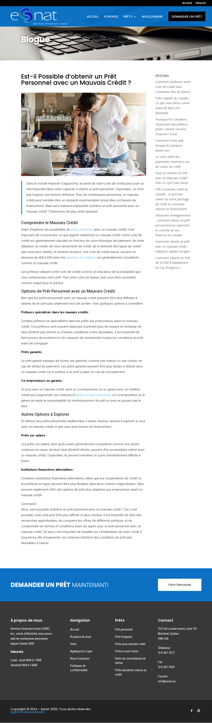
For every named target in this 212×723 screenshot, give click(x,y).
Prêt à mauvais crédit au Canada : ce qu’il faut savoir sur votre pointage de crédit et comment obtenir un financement (172, 199)
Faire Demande (179, 585)
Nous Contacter (79, 658)
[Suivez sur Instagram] (198, 710)
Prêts (73, 644)
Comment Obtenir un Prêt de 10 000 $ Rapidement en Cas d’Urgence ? (172, 263)
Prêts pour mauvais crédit (130, 644)
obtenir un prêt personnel (92, 395)
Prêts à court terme (126, 651)
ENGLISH (201, 3)
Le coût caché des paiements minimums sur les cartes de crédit (172, 162)
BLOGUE (187, 3)
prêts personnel (82, 229)
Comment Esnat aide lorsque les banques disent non (169, 145)
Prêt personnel (123, 629)
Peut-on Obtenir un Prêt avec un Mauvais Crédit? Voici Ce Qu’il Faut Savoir (171, 178)
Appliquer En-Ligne (81, 651)
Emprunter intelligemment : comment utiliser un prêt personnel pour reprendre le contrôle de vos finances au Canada (172, 225)
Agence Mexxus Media (28, 712)
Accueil (74, 629)
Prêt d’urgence (123, 637)
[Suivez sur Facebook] (191, 710)
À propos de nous (80, 637)
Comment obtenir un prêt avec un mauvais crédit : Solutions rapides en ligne (172, 246)
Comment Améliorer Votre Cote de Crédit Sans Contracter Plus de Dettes (173, 87)
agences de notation (80, 257)
